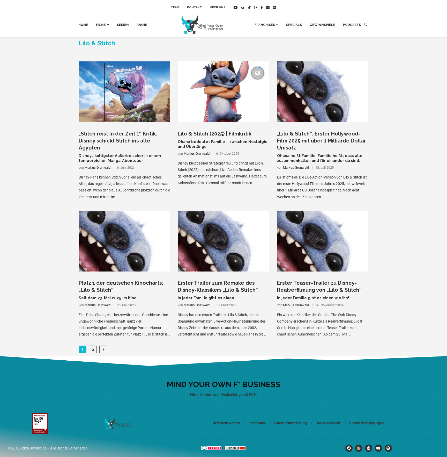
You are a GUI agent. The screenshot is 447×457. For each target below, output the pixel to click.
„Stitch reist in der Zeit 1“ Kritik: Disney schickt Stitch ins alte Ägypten (118, 141)
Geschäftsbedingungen (366, 423)
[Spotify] (274, 7)
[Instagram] (256, 7)
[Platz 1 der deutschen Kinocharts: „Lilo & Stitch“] (124, 241)
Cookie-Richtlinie (328, 423)
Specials (294, 25)
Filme (101, 25)
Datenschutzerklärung (290, 423)
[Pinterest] (368, 448)
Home (83, 25)
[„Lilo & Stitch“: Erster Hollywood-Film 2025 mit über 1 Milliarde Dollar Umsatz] (322, 92)
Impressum (257, 423)
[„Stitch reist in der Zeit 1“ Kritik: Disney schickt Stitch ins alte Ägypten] (124, 92)
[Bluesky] (243, 7)
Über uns (218, 7)
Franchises (265, 25)
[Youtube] (235, 7)
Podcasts (352, 25)
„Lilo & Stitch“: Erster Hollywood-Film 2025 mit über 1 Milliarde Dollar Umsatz (321, 141)
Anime (142, 25)
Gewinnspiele (322, 25)
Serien (123, 25)
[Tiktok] (249, 7)
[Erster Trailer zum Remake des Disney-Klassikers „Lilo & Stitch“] (223, 241)
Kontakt (194, 7)
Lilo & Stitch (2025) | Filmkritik (214, 134)
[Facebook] (261, 7)
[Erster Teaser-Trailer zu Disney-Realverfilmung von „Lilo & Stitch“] (322, 241)
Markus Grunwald (97, 167)
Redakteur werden (226, 423)
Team (175, 7)
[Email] (268, 7)
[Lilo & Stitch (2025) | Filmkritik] (223, 92)
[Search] (366, 25)
